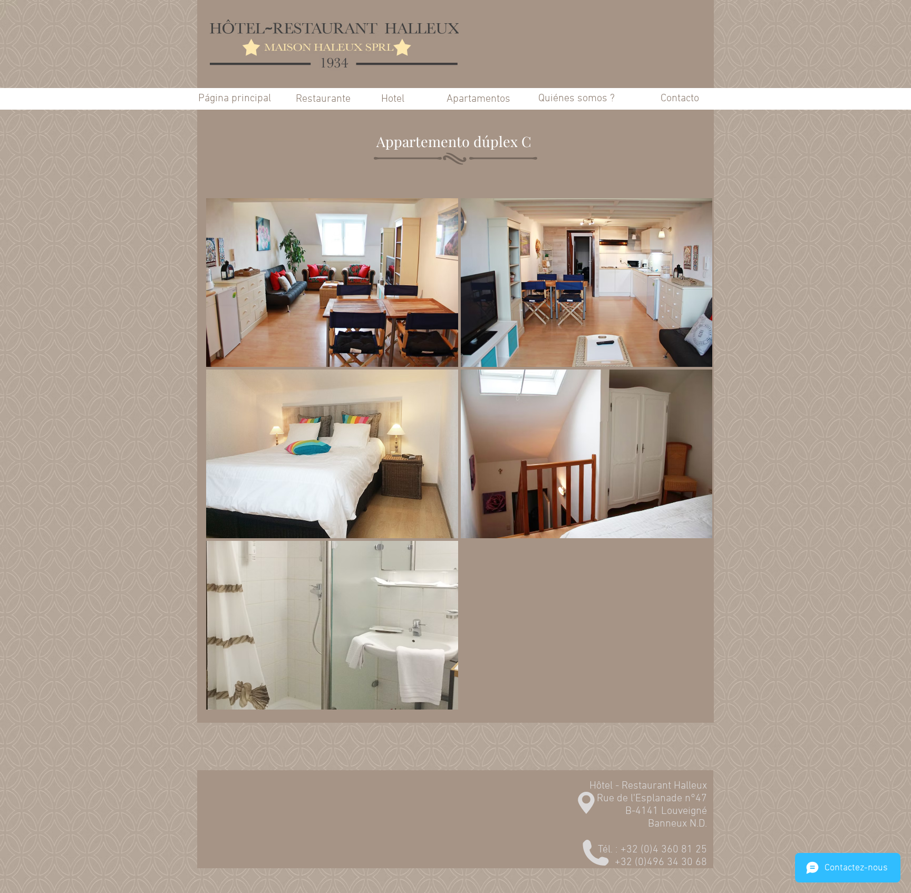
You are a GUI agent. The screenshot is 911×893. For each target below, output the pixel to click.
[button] (332, 282)
